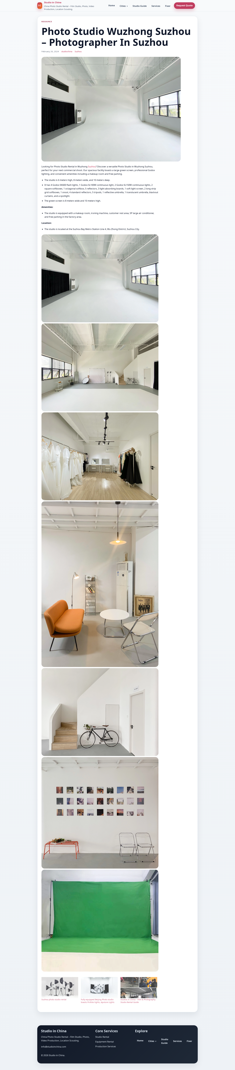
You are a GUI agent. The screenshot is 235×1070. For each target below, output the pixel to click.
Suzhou (78, 51)
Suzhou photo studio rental (53, 999)
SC (39, 5)
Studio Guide (140, 5)
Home (111, 5)
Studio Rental (102, 1036)
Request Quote (184, 5)
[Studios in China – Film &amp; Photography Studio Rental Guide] (138, 987)
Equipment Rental (104, 1041)
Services (155, 5)
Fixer (167, 5)
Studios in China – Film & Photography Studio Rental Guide (137, 1000)
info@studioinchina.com (53, 1046)
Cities (123, 5)
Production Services (105, 1046)
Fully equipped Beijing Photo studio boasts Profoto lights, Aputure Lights (97, 1000)
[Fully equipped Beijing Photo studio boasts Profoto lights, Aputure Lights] (99, 987)
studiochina (66, 51)
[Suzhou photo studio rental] (59, 987)
